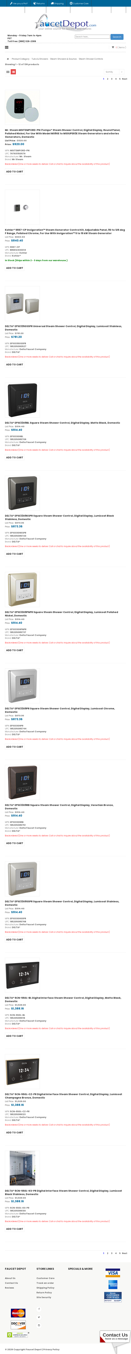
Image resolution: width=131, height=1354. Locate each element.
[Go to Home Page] (7, 58)
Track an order (45, 1283)
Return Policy (44, 1292)
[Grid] (7, 71)
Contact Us (11, 1283)
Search (117, 37)
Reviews (9, 1287)
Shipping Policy (45, 1287)
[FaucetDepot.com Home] (65, 22)
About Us (10, 1278)
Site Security (44, 1297)
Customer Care (45, 1278)
